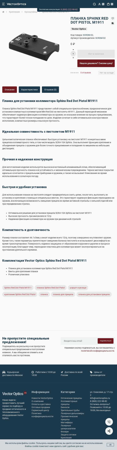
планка (44, 294)
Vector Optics (79, 29)
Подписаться (105, 341)
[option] (34, 46)
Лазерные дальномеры (72, 413)
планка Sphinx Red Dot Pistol (51, 287)
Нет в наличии (96, 54)
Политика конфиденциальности (42, 415)
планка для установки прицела (94, 294)
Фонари (65, 431)
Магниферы (67, 422)
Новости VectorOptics (42, 398)
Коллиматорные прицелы (69, 402)
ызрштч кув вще (78, 287)
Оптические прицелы (71, 398)
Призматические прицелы (69, 418)
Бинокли (65, 407)
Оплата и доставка (41, 404)
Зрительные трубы (70, 410)
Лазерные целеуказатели (68, 427)
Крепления (66, 437)
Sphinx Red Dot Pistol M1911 (18, 287)
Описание (9, 89)
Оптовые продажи (41, 407)
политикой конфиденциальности (97, 351)
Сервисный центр (40, 410)
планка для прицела (63, 294)
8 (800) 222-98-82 (69, 9)
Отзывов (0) (50, 89)
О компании (38, 401)
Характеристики (29, 89)
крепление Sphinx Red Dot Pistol (19, 294)
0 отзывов (85, 72)
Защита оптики (68, 434)
